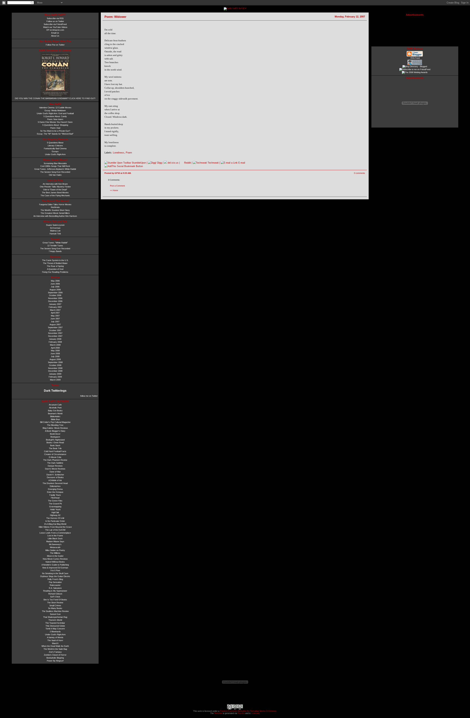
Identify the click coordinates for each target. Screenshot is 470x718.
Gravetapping (55, 506)
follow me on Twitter (89, 396)
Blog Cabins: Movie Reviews (55, 428)
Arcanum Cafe (55, 405)
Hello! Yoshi (55, 509)
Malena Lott (55, 231)
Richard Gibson (55, 594)
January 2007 (55, 304)
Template (218, 713)
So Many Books (55, 608)
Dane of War (55, 472)
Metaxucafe (55, 547)
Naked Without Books (55, 562)
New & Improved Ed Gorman (55, 568)
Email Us (55, 33)
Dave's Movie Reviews (55, 469)
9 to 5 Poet (55, 570)
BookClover (55, 434)
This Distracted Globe (55, 626)
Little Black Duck (55, 538)
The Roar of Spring (55, 266)
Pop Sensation (55, 582)
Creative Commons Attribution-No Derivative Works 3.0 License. (248, 711)
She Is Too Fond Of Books (55, 600)
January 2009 (55, 374)
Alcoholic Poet (55, 408)
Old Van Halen (55, 175)
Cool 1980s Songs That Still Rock (55, 166)
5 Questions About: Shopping (55, 125)
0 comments (359, 173)
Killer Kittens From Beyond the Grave (55, 527)
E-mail (241, 162)
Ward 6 (55, 643)
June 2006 (55, 284)
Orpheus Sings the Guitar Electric (55, 576)
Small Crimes (55, 605)
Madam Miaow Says (55, 541)
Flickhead (55, 498)
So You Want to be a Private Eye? (55, 131)
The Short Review (55, 602)
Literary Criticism (55, 145)
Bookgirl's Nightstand (55, 440)
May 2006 (55, 281)
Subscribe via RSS (55, 18)
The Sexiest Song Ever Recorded (55, 172)
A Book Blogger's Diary (55, 431)
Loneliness (118, 152)
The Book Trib (55, 448)
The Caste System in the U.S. (55, 260)
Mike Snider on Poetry (55, 550)
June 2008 (55, 353)
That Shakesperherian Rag (55, 617)
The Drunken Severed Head (55, 483)
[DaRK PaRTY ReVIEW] (235, 8)
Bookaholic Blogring (55, 658)
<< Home (114, 190)
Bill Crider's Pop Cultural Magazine (55, 422)
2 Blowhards (55, 631)
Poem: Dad (55, 128)
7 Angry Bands (55, 251)
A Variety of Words (55, 637)
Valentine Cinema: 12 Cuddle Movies (55, 107)
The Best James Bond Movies (55, 192)
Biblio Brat (55, 419)
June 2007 (55, 319)
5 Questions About (55, 143)
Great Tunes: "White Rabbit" (55, 243)
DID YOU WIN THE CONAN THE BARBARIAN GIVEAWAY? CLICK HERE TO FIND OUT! (55, 98)
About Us (55, 36)
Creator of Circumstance (55, 454)
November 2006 (55, 298)
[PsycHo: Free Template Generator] (414, 62)
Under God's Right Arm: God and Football (55, 113)
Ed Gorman (55, 228)
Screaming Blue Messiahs (55, 163)
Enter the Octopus (55, 492)
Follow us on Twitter (55, 21)
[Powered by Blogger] (415, 56)
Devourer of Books (55, 477)
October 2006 (55, 295)
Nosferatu (55, 207)
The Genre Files (55, 501)
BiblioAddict (55, 416)
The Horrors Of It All (55, 518)
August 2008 (55, 359)
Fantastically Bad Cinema (55, 148)
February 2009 (55, 377)
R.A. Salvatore (55, 588)
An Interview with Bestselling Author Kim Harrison (55, 216)
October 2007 (55, 330)
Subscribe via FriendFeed (55, 24)
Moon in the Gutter (55, 556)
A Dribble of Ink (55, 480)
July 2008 (55, 356)
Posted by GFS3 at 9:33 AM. (117, 173)
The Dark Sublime (55, 463)
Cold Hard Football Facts (55, 451)
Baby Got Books (55, 410)
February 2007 (55, 307)
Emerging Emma (55, 489)
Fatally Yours (55, 495)
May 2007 (55, 316)
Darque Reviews (55, 466)
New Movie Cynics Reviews (55, 559)
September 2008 (55, 362)
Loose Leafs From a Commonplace (55, 533)
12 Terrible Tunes (55, 245)
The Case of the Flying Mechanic (55, 195)
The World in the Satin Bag (55, 649)
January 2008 (55, 339)
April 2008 (55, 348)
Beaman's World (55, 413)
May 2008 (55, 350)
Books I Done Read (55, 442)
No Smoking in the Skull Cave (55, 573)
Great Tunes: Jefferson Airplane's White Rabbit (55, 169)
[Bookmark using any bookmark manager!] (123, 166)
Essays (55, 151)
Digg (159, 162)
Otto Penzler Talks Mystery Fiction (55, 187)
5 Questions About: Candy (55, 116)
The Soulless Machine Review (55, 611)
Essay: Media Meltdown (55, 110)
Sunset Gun (55, 614)
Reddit (187, 162)
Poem (129, 152)
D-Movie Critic (55, 457)
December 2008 (55, 371)
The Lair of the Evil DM (55, 530)
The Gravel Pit (55, 504)
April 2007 (55, 313)
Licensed (255, 713)
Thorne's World (55, 620)
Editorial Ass (55, 486)
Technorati (213, 162)
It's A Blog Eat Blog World (55, 524)
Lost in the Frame (55, 535)
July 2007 (55, 321)
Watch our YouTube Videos (55, 27)
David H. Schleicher (55, 475)
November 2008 (55, 368)
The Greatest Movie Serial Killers (55, 213)
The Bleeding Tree (55, 425)
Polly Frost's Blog (55, 579)
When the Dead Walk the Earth (55, 646)
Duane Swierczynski (55, 225)
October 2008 (55, 365)
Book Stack (55, 445)
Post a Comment (117, 186)
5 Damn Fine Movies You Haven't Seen (55, 122)
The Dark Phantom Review (55, 460)
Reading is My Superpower (55, 591)
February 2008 (55, 342)
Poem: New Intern (55, 119)
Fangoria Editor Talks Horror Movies (55, 204)
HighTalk (55, 512)
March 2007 (55, 310)
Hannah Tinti (55, 234)
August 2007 (55, 324)
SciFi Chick (55, 597)
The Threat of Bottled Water (55, 263)
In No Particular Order (55, 521)
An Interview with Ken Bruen (55, 184)
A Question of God (55, 269)
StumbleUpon (138, 162)
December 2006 (55, 301)
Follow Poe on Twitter (55, 45)
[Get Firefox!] (414, 64)
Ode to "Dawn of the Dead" (55, 189)
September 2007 (55, 327)
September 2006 (55, 292)
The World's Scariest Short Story (55, 210)
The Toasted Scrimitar (55, 623)
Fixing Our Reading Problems (55, 272)
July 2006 (55, 287)
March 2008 (55, 345)
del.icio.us (172, 162)
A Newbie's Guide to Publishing (55, 565)
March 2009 (55, 380)
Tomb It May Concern (55, 629)
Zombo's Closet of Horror (55, 655)
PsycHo (241, 713)
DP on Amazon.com (55, 30)
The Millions (55, 553)
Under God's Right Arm (55, 154)
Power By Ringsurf (55, 661)
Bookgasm (55, 437)
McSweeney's (55, 544)
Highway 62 (55, 515)
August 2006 (55, 290)
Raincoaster (55, 585)
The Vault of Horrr (55, 640)
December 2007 (55, 336)
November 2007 (55, 333)
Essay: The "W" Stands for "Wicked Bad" (55, 134)
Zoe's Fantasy (55, 652)
